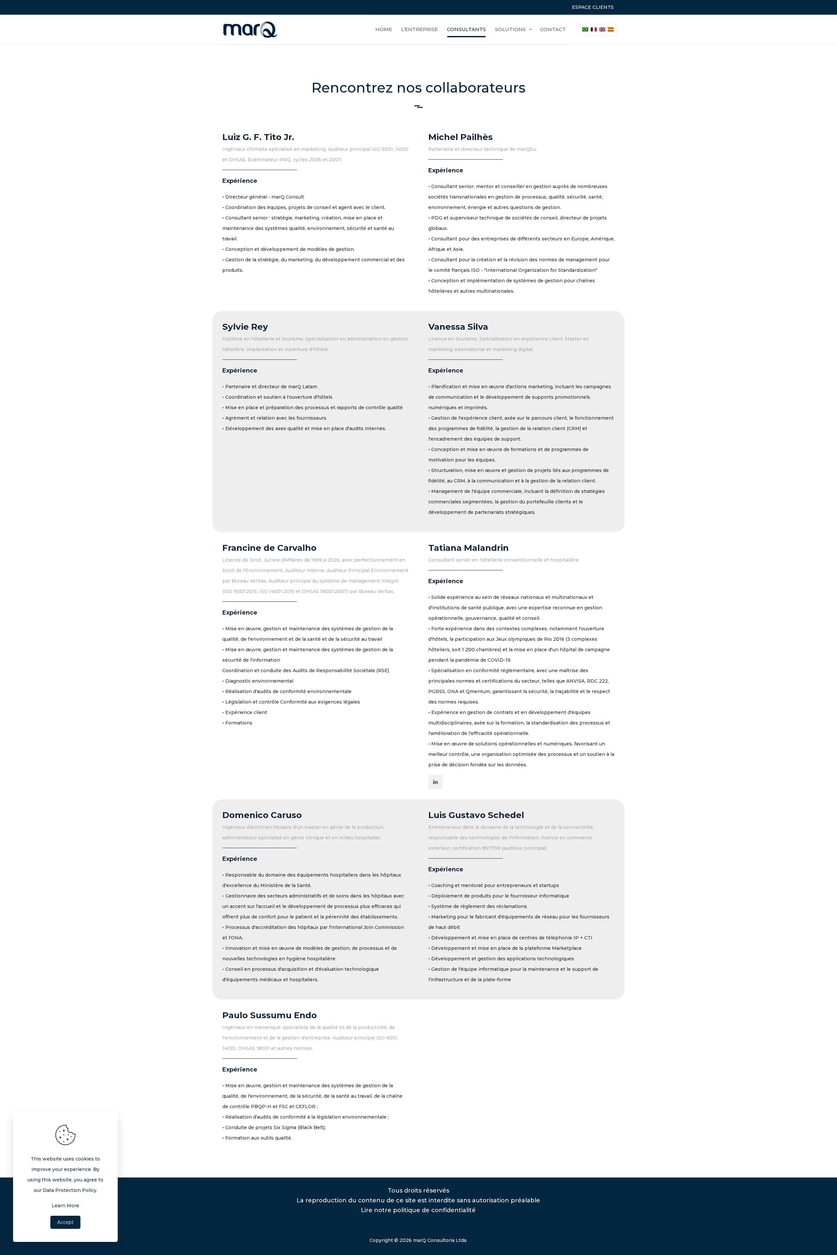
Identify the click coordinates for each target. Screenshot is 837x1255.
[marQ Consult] (251, 29)
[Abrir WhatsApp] (820, 1238)
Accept (65, 1222)
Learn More (65, 1206)
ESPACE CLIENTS (593, 7)
